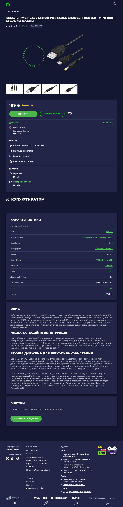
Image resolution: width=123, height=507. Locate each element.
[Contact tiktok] (12, 459)
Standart (109, 266)
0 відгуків (23, 26)
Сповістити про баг (34, 488)
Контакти (30, 467)
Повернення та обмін (24, 182)
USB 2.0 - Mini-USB (104, 260)
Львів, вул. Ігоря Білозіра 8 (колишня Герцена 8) (75, 480)
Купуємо (30, 482)
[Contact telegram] (17, 459)
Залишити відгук (26, 418)
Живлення (87, 237)
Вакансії (30, 454)
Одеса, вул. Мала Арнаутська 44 (77, 492)
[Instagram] (8, 459)
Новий (110, 288)
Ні (112, 226)
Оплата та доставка (34, 457)
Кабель (109, 232)
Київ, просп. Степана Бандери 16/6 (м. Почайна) (76, 460)
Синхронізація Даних (103, 237)
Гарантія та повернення (37, 464)
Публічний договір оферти (38, 470)
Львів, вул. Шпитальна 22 (74, 485)
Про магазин (32, 451)
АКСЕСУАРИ (13, 11)
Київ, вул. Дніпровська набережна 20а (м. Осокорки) (76, 466)
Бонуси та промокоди (36, 460)
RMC (111, 243)
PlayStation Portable (104, 249)
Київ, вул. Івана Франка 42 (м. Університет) (76, 455)
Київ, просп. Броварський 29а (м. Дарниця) (77, 471)
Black (110, 271)
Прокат (29, 485)
